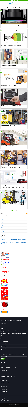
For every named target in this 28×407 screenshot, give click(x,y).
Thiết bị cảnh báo (3, 230)
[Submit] (26, 213)
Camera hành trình (3, 218)
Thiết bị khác (2, 233)
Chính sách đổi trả (3, 348)
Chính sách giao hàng (4, 345)
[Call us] (2, 362)
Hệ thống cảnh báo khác (4, 222)
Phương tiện (2, 228)
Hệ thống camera (3, 219)
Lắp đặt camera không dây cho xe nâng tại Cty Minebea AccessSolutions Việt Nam (14, 331)
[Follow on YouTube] (4, 362)
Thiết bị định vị (3, 231)
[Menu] (1, 3)
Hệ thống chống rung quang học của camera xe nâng (11, 335)
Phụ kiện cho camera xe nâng (5, 227)
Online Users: (3, 393)
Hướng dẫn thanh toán (4, 343)
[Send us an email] (1, 362)
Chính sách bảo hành (4, 346)
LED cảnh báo (3, 224)
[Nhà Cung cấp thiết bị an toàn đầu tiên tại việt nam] (14, 3)
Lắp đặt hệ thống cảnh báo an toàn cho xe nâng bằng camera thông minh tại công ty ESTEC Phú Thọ (13, 243)
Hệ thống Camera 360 (4, 221)
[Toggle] (27, 219)
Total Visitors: (3, 398)
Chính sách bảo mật (4, 349)
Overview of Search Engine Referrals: (6, 400)
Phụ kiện (2, 225)
